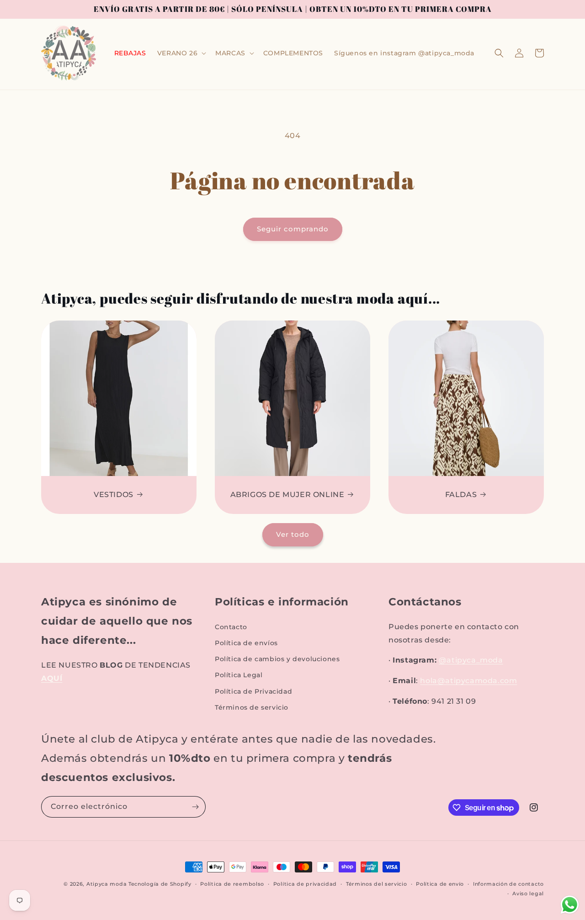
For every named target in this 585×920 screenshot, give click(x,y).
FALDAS (461, 494)
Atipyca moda (107, 884)
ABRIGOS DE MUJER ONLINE (287, 494)
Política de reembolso (232, 884)
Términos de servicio (251, 707)
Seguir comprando (293, 229)
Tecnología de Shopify (159, 884)
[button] (181, 53)
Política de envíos (246, 643)
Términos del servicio (376, 884)
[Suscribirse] (195, 807)
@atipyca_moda (471, 660)
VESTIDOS (113, 494)
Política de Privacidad (253, 691)
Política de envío (440, 884)
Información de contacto (508, 884)
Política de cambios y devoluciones (277, 659)
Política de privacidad (305, 884)
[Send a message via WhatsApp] (569, 904)
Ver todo (292, 534)
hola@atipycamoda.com (468, 680)
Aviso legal (528, 893)
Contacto (231, 627)
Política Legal (238, 675)
